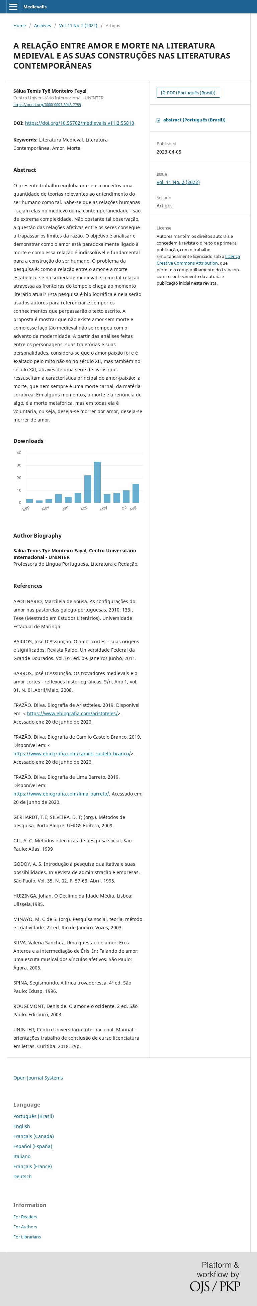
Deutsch (22, 1176)
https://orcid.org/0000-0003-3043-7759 (47, 104)
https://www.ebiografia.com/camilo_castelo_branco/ (72, 753)
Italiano (21, 1156)
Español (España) (32, 1146)
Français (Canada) (33, 1136)
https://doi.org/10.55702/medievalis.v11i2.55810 (79, 123)
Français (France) (32, 1166)
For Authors (25, 1227)
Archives (42, 25)
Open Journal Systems (38, 1078)
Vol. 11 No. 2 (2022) (78, 25)
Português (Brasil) (33, 1116)
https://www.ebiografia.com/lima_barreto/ (61, 793)
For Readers (25, 1217)
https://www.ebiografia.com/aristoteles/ (72, 713)
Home (19, 25)
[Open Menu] (13, 6)
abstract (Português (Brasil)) (194, 120)
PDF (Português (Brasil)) (191, 93)
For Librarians (27, 1237)
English (21, 1126)
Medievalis (35, 7)
